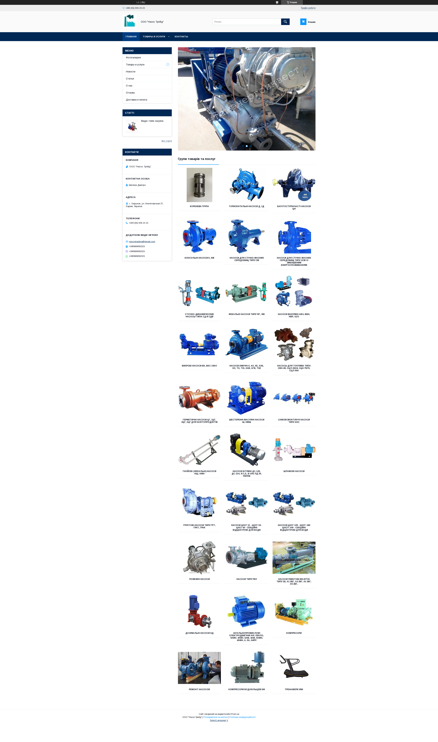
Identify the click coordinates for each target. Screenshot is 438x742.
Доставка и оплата (136, 99)
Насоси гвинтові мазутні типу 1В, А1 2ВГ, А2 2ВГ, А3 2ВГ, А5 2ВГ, (293, 581)
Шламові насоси (294, 471)
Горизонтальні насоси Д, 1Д (246, 206)
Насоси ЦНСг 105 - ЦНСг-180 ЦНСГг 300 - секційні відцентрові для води (294, 527)
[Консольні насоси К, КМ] (199, 236)
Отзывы (130, 92)
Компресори (294, 633)
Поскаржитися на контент (216, 717)
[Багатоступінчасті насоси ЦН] (294, 185)
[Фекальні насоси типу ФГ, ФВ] (246, 293)
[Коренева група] (199, 185)
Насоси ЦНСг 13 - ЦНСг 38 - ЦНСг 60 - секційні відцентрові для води (246, 527)
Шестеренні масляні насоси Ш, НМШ (246, 421)
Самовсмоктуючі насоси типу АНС (294, 421)
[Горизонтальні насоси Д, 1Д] (246, 185)
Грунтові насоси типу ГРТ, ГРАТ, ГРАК (199, 526)
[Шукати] (285, 21)
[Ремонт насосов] (199, 668)
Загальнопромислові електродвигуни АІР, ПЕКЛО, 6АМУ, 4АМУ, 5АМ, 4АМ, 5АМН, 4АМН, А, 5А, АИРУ (246, 636)
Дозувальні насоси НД (199, 633)
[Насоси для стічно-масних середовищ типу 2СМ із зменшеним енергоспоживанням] (294, 236)
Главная (131, 36)
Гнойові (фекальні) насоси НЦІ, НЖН (199, 472)
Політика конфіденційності (243, 717)
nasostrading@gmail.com (142, 241)
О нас (129, 85)
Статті (129, 112)
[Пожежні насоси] (199, 558)
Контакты (181, 36)
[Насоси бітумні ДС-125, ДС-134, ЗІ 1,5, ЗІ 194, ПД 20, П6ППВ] (246, 450)
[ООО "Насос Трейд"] (130, 27)
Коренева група (199, 206)
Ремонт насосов (199, 689)
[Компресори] (294, 612)
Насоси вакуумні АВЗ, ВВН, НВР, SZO (294, 315)
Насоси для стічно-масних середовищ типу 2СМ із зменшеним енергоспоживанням (294, 261)
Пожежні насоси (199, 579)
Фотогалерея (133, 57)
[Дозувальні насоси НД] (199, 612)
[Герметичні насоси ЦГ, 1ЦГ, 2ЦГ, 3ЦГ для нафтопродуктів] (199, 398)
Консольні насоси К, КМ (199, 258)
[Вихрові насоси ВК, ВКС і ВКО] (199, 344)
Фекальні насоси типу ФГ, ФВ (247, 314)
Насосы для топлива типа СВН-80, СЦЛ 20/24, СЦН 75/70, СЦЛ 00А (294, 368)
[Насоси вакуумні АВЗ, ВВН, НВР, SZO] (294, 293)
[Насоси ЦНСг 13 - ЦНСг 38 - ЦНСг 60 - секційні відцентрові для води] (246, 504)
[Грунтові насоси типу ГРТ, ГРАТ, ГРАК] (199, 504)
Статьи (130, 78)
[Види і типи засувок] (132, 126)
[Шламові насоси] (294, 450)
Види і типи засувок (152, 121)
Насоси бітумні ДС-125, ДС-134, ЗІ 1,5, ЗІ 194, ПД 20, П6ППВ (247, 473)
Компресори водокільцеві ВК (246, 689)
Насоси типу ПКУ (246, 579)
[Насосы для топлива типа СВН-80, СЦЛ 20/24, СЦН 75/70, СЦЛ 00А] (294, 344)
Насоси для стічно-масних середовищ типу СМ (247, 259)
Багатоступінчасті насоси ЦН (294, 207)
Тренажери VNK (294, 689)
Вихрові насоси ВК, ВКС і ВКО (199, 366)
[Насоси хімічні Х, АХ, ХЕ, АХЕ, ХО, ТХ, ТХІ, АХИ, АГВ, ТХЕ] (246, 344)
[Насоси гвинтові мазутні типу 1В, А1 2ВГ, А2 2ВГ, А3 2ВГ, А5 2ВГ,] (294, 558)
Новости (130, 71)
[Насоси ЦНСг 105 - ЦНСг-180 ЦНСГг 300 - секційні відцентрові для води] (294, 504)
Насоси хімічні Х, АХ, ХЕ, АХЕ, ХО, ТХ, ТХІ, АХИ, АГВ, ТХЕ (246, 367)
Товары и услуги (154, 36)
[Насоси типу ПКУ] (246, 558)
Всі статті (167, 141)
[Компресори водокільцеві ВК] (246, 668)
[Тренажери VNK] (294, 668)
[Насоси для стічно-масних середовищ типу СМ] (246, 236)
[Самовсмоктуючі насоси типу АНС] (294, 398)
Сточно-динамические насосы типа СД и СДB (199, 315)
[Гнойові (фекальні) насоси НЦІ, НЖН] (199, 450)
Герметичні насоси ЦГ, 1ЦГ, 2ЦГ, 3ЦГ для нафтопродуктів (199, 421)
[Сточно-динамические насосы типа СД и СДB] (199, 293)
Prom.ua (235, 714)
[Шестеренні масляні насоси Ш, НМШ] (246, 398)
